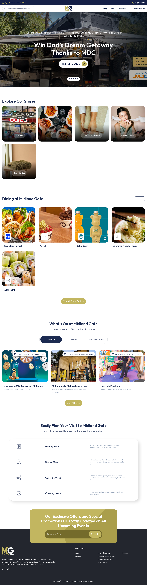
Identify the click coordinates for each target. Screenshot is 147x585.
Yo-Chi (43, 245)
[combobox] (18, 8)
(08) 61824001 (140, 3)
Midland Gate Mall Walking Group (69, 385)
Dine (112, 8)
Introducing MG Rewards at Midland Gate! (22, 387)
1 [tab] (69, 78)
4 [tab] (75, 78)
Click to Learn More (71, 64)
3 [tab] (73, 78)
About (77, 553)
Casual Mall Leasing (105, 559)
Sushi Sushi (9, 289)
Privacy (125, 553)
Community (102, 562)
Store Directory (104, 553)
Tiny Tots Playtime (110, 385)
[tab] (51, 339)
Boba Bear (82, 245)
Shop (105, 8)
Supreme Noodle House (125, 245)
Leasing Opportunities (106, 556)
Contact (78, 556)
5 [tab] (77, 78)
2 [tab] (71, 78)
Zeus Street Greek (12, 245)
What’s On (123, 8)
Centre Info (137, 8)
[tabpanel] (73, 49)
